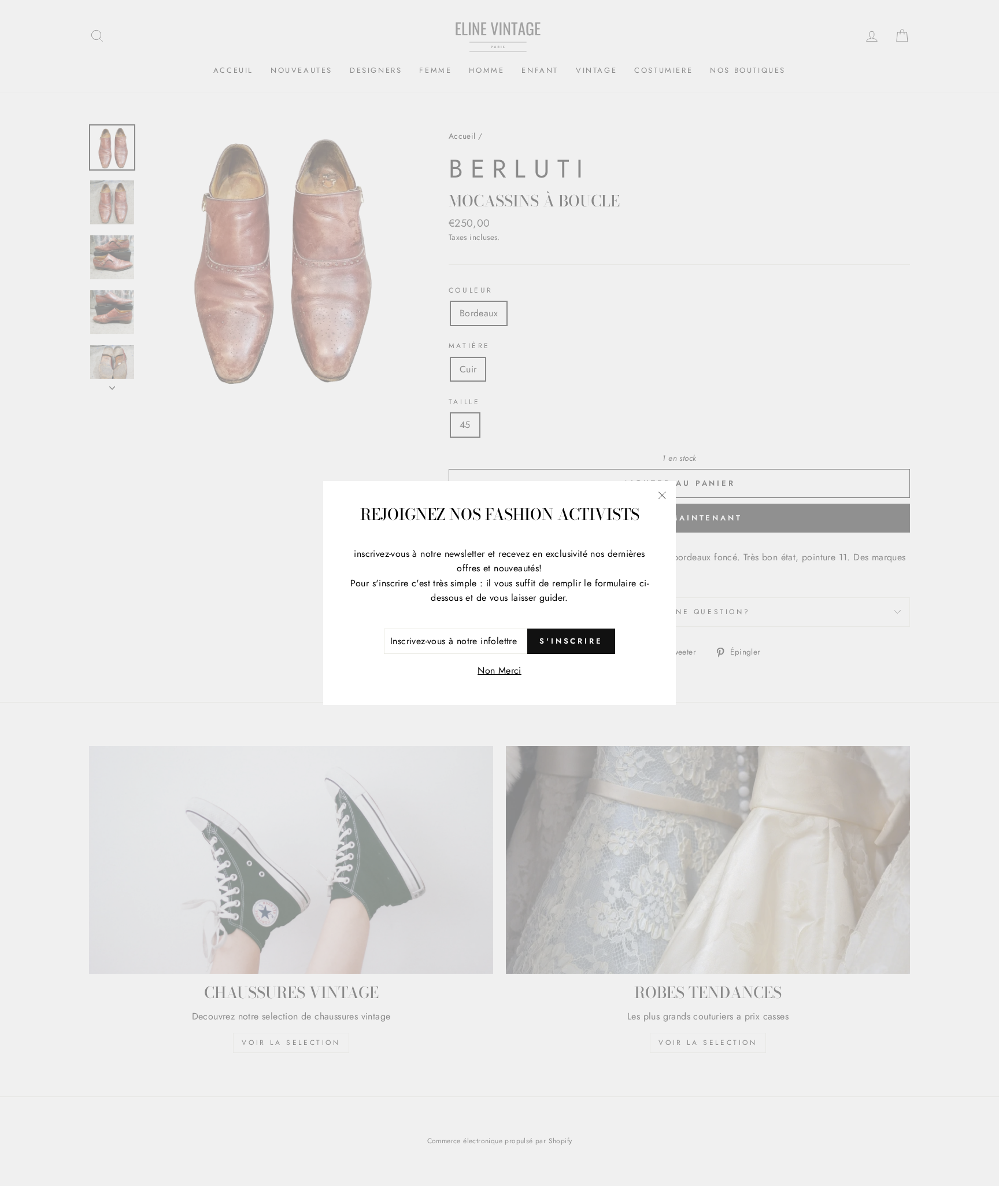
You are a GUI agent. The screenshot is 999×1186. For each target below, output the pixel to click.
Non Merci (499, 670)
